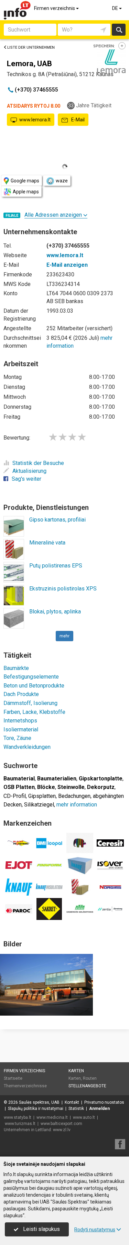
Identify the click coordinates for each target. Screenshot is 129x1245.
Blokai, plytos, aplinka (55, 611)
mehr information (76, 804)
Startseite (13, 1078)
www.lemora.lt (35, 119)
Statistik (76, 1108)
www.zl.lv (62, 1129)
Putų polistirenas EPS (55, 565)
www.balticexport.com (61, 1123)
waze (62, 180)
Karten (76, 1070)
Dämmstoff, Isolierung (30, 703)
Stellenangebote (87, 1086)
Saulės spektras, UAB (39, 1102)
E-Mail (77, 119)
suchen (119, 29)
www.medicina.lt (52, 1117)
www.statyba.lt (17, 1117)
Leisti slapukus (41, 1229)
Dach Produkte (21, 694)
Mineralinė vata (47, 542)
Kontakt (72, 1102)
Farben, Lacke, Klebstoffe (34, 712)
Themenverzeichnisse (25, 1086)
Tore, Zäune (17, 738)
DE (115, 8)
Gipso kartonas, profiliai (57, 519)
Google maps (25, 180)
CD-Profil (14, 796)
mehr (64, 636)
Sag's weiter (26, 479)
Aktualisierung (29, 471)
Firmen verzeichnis (55, 8)
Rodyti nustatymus (94, 1229)
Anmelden (99, 1108)
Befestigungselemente (31, 676)
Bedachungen (74, 796)
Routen (90, 1078)
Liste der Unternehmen (31, 47)
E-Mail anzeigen (67, 265)
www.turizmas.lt (20, 1123)
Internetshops (20, 720)
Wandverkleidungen (27, 747)
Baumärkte (16, 668)
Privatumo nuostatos (104, 1102)
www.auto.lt (84, 1117)
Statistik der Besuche (38, 463)
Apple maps (26, 191)
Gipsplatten (42, 796)
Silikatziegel (39, 804)
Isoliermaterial (20, 729)
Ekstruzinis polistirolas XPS (63, 588)
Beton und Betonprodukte (33, 685)
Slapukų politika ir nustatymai (35, 1108)
